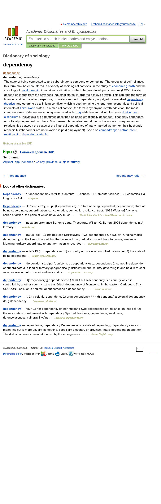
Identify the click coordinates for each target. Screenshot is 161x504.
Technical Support (53, 348)
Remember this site (75, 24)
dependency (12, 222)
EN (141, 24)
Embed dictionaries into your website (113, 24)
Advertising (68, 348)
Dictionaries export (12, 353)
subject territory (69, 161)
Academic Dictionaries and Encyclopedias (61, 31)
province (52, 161)
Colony (40, 161)
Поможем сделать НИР (37, 152)
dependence (17, 175)
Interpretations (70, 45)
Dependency (12, 194)
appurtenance (24, 161)
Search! (137, 39)
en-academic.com (13, 44)
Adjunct (8, 161)
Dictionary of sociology (42, 45)
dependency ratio (127, 175)
